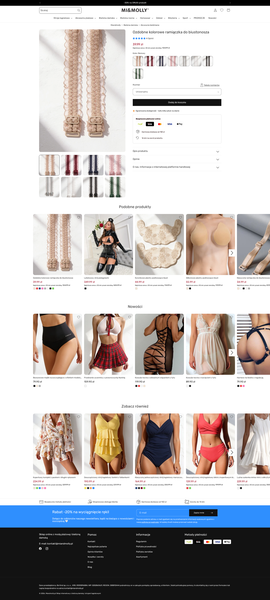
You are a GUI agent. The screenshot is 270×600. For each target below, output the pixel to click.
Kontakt (91, 541)
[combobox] (60, 10)
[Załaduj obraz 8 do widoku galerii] (115, 187)
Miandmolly (116, 25)
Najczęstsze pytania (97, 546)
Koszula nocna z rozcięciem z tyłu (201, 377)
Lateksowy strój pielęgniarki (96, 278)
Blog (90, 567)
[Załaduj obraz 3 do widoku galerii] (93, 165)
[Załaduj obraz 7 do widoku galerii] (93, 187)
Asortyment (142, 557)
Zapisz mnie (199, 513)
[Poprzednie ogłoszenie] (40, 3)
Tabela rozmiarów (212, 85)
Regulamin (141, 541)
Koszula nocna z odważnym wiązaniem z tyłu (155, 377)
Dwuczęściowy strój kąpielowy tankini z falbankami (106, 477)
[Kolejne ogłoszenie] (230, 3)
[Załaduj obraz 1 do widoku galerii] (49, 165)
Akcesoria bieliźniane (150, 25)
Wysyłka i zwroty (96, 557)
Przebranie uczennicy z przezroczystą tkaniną (104, 377)
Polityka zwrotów (144, 551)
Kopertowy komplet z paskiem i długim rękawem (54, 477)
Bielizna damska (131, 25)
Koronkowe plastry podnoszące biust (151, 278)
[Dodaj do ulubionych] (78, 217)
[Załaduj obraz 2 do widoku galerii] (71, 165)
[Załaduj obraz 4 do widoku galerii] (115, 165)
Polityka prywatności (146, 546)
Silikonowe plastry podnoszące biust (202, 278)
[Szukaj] (79, 10)
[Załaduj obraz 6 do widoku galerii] (71, 187)
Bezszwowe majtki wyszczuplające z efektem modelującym (57, 377)
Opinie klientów (95, 551)
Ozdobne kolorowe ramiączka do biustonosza (53, 278)
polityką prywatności (150, 522)
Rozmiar (136, 85)
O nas (90, 562)
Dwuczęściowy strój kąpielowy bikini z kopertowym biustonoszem (210, 477)
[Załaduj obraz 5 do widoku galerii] (49, 187)
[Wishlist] (222, 10)
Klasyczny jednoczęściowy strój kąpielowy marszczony (159, 477)
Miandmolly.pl (51, 593)
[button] (42, 10)
